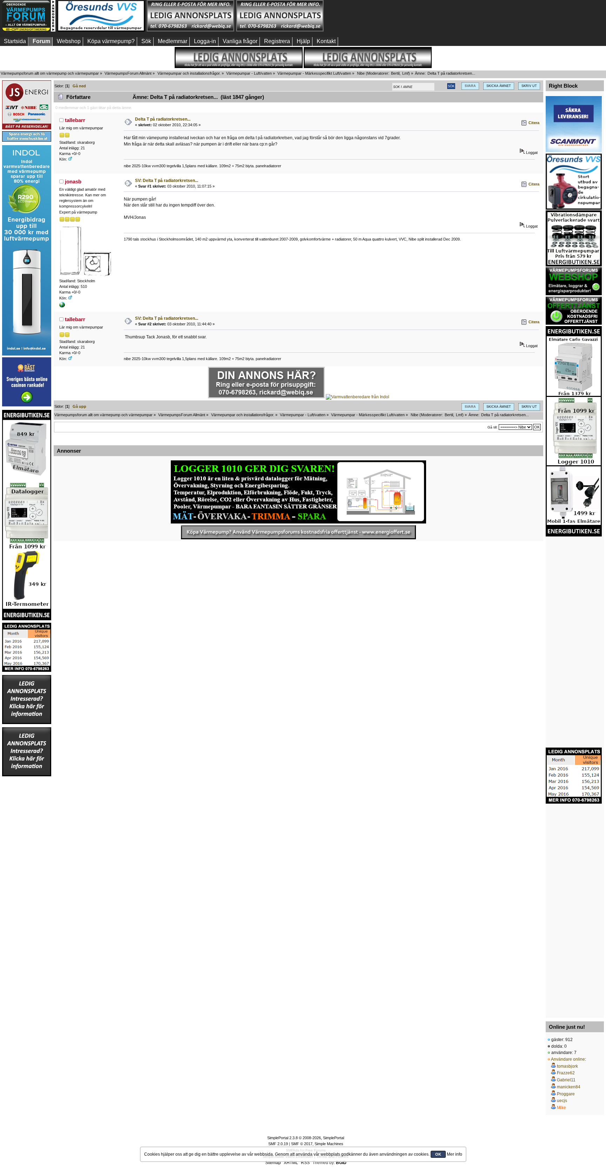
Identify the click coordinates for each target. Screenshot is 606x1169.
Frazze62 (566, 1072)
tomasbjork (567, 1066)
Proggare (566, 1094)
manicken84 (568, 1086)
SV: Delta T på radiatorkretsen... (166, 180)
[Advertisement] (369, 16)
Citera (533, 123)
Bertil (395, 73)
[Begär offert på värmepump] (298, 532)
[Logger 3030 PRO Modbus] (298, 491)
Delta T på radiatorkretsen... (162, 119)
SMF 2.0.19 (278, 1144)
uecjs (562, 1100)
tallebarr (75, 120)
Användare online (568, 1059)
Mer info (454, 1154)
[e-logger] (62, 306)
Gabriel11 (566, 1079)
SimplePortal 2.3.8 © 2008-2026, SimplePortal (305, 1138)
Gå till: (492, 427)
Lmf (405, 73)
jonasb (73, 181)
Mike (561, 1107)
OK (438, 1154)
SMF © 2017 (301, 1144)
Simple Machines (329, 1144)
